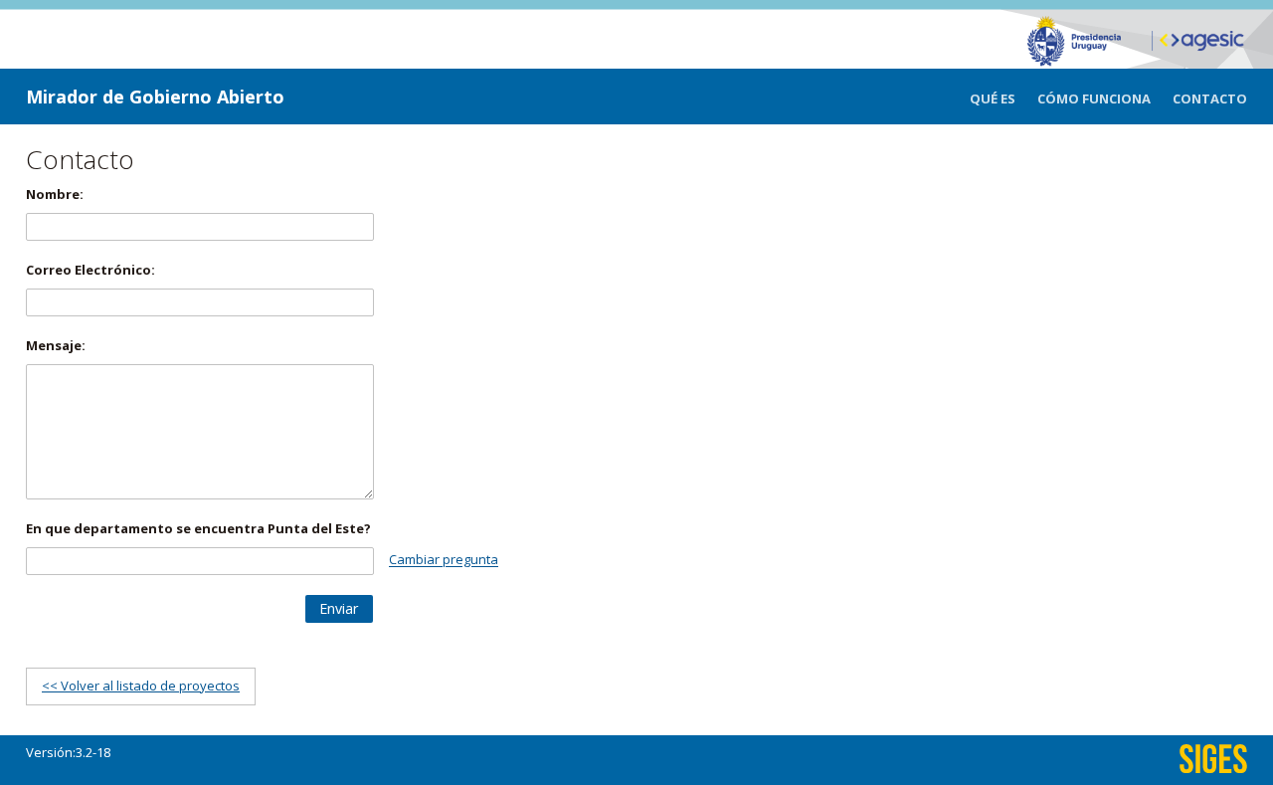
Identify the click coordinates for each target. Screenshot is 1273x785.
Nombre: (55, 194)
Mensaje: (56, 345)
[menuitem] (1003, 99)
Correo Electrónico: (90, 270)
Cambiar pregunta (443, 560)
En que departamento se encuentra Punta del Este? (198, 528)
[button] (339, 609)
